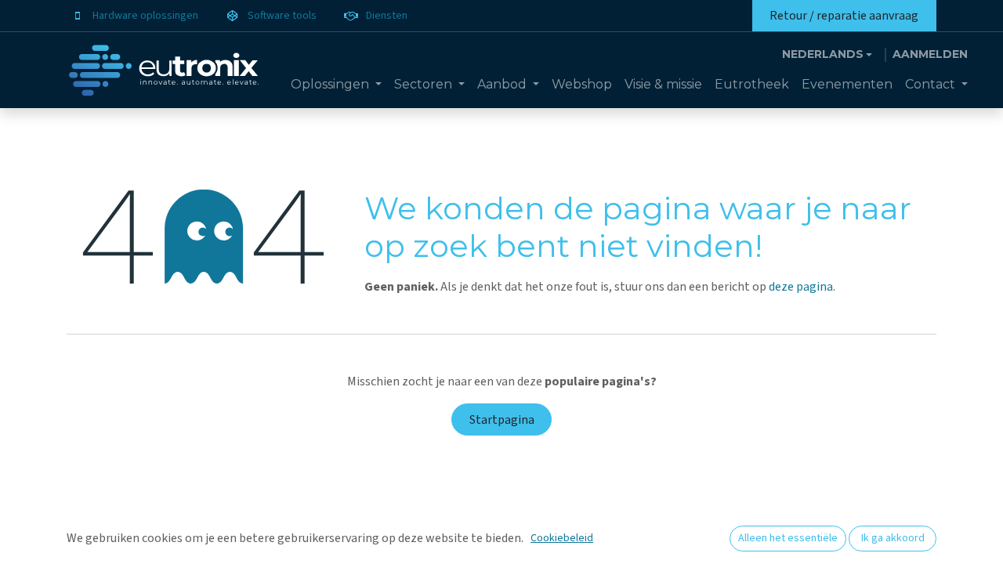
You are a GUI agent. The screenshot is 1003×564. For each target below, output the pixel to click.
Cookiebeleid (561, 538)
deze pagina (801, 286)
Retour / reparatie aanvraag (843, 15)
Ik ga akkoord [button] (893, 538)
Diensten (386, 16)
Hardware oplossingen (145, 16)
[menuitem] (336, 84)
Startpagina (501, 419)
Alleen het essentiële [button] (788, 538)
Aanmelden (930, 54)
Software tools (282, 16)
